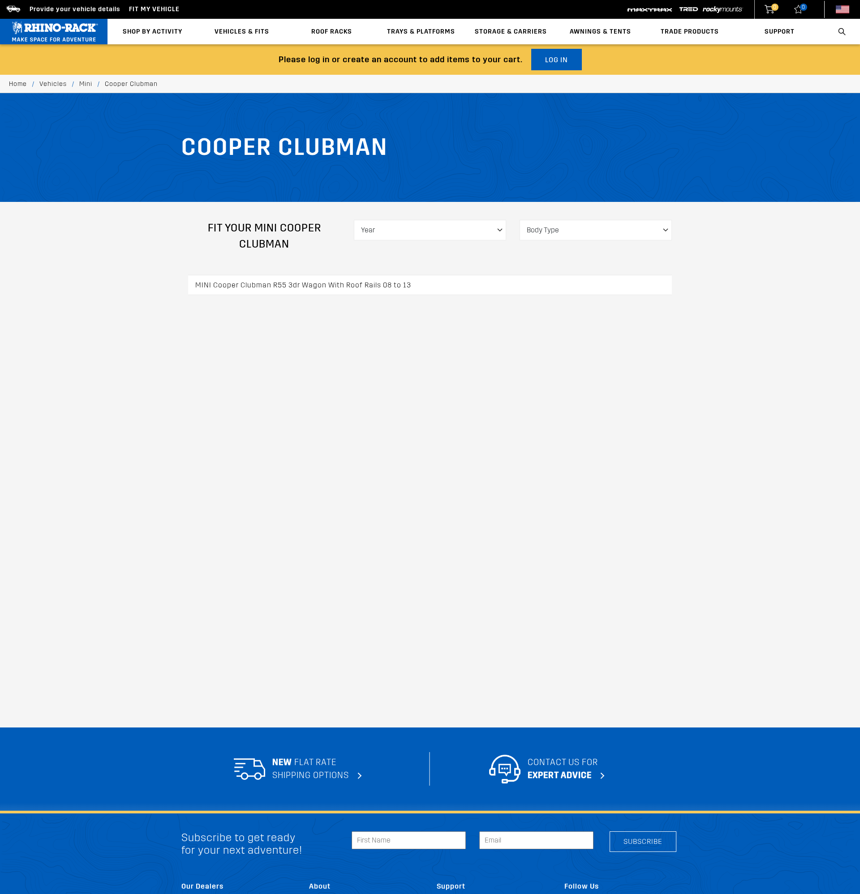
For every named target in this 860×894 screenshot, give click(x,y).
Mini (85, 84)
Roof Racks (331, 31)
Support (780, 31)
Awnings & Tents (600, 31)
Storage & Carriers (511, 31)
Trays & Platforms (421, 31)
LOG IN (556, 60)
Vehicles (53, 84)
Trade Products (690, 31)
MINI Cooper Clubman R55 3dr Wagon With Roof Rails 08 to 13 (303, 285)
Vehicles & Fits (242, 31)
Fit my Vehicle (154, 9)
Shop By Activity (152, 31)
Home (18, 84)
